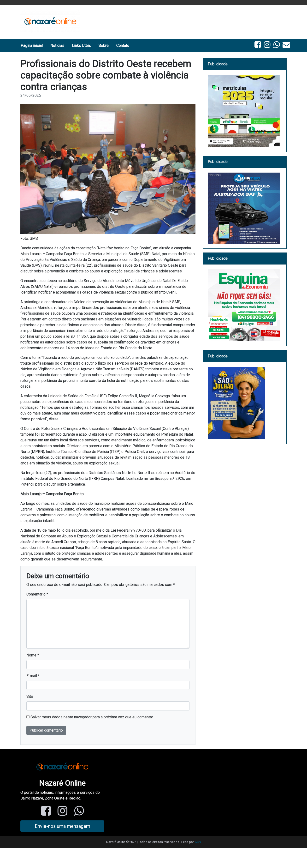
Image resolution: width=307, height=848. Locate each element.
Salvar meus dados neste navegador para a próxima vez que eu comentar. (92, 717)
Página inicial (32, 45)
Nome (32, 655)
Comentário (37, 594)
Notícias (57, 45)
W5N (198, 842)
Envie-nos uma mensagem (62, 826)
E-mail (33, 676)
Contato (122, 45)
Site (29, 696)
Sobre (104, 45)
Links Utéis (81, 45)
